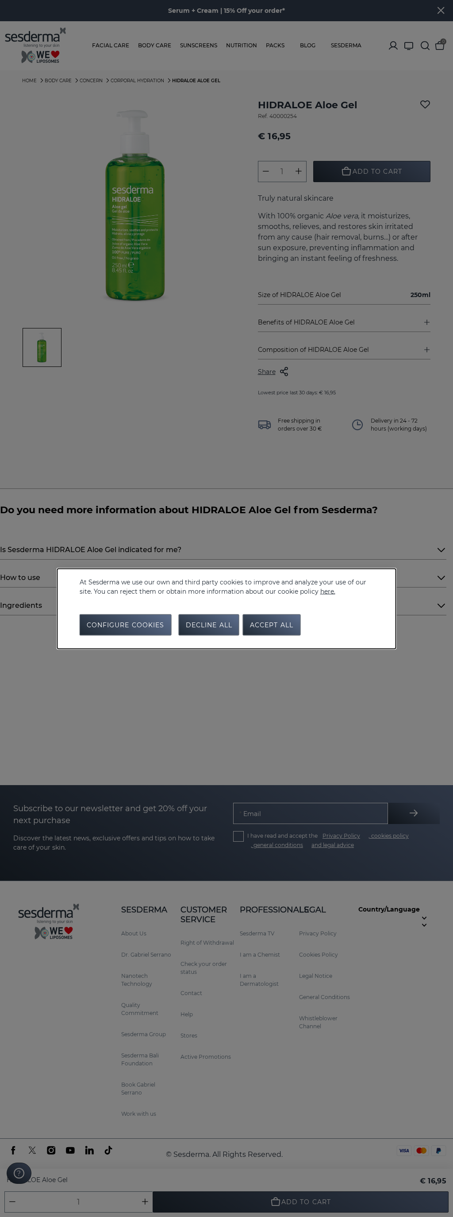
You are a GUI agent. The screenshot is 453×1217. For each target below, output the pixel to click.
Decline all (209, 625)
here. (327, 591)
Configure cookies (126, 625)
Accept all (271, 625)
